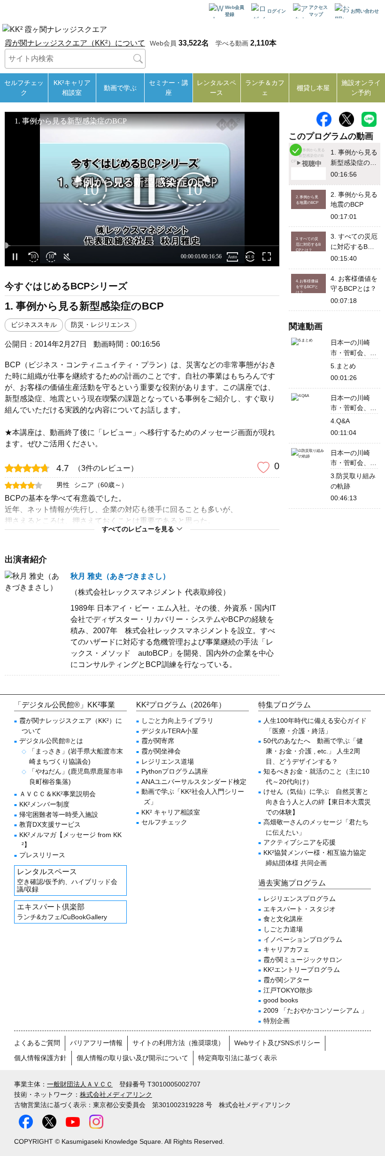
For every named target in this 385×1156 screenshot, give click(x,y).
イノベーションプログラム (302, 939)
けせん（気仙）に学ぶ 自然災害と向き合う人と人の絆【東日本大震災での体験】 (317, 801)
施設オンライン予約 (361, 87)
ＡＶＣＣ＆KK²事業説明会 (57, 794)
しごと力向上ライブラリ (177, 720)
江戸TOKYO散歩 (288, 990)
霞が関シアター (286, 980)
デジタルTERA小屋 (169, 731)
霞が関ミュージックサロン (302, 959)
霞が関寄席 (157, 741)
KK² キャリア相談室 (170, 812)
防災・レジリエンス (100, 324)
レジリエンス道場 (167, 761)
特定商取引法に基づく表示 (237, 1058)
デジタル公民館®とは (51, 741)
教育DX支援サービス (50, 824)
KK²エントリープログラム (301, 969)
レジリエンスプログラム (299, 898)
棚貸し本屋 (313, 88)
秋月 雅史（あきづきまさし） (120, 576)
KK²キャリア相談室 (72, 87)
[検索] (138, 59)
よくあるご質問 (37, 1043)
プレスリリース (42, 855)
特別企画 (276, 1020)
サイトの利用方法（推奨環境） (178, 1043)
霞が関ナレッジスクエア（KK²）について (75, 43)
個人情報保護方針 (40, 1058)
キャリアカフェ (286, 949)
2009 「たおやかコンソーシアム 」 (315, 1010)
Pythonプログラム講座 (174, 771)
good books (280, 1000)
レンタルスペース (216, 87)
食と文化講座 (283, 919)
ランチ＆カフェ (265, 87)
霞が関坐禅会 (161, 751)
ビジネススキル (34, 324)
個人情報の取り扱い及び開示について (132, 1058)
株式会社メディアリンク (116, 1094)
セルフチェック (24, 87)
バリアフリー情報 (96, 1043)
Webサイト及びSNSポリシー (277, 1043)
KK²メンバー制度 (44, 804)
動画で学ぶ (120, 88)
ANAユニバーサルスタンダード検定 (193, 781)
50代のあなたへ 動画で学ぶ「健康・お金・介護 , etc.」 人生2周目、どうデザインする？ (313, 751)
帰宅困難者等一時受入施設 (58, 814)
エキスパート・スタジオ (299, 909)
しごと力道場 (283, 929)
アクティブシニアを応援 (299, 842)
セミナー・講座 (168, 87)
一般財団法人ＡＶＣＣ (80, 1084)
